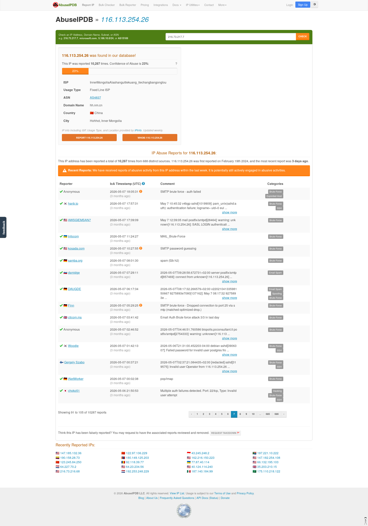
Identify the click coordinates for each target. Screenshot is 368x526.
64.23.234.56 (135, 466)
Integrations (161, 5)
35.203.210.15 (267, 466)
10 (253, 414)
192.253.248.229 (137, 471)
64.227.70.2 (68, 466)
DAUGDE (74, 289)
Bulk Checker (107, 5)
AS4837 (95, 97)
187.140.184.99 (202, 471)
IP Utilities (192, 5)
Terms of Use (222, 493)
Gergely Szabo (74, 362)
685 (268, 414)
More (221, 5)
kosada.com (76, 248)
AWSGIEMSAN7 (79, 220)
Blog (141, 498)
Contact (209, 5)
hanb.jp (73, 203)
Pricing (145, 5)
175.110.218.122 (268, 471)
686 (277, 414)
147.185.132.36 (70, 453)
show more (229, 212)
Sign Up (303, 5)
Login (289, 5)
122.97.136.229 (136, 453)
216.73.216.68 (70, 471)
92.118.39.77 (135, 462)
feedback (4, 227)
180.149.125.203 (137, 457)
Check (302, 36)
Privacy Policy (245, 493)
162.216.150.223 (202, 457)
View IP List (177, 493)
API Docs (202, 498)
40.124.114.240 (202, 466)
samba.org (75, 260)
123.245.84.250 (70, 462)
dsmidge (74, 272)
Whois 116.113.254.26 (150, 137)
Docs (175, 5)
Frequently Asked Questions (177, 498)
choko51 (74, 390)
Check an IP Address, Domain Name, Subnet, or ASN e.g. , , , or (93, 36)
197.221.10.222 (267, 453)
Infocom (73, 236)
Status (214, 498)
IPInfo (138, 130)
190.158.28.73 (70, 457)
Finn (71, 305)
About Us (152, 498)
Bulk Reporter (127, 5)
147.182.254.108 (268, 457)
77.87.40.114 (200, 462)
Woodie (73, 345)
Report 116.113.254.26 (89, 137)
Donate (225, 498)
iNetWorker (75, 378)
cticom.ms (75, 317)
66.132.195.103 (267, 462)
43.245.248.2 (200, 453)
